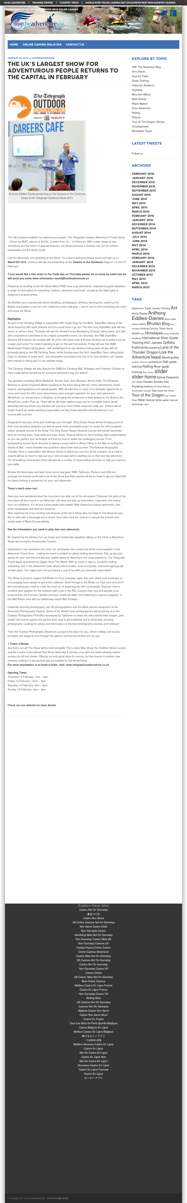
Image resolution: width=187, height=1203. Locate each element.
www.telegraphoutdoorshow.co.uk (87, 664)
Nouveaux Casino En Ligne (93, 1065)
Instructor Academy (143, 85)
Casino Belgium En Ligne (93, 1027)
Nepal (156, 357)
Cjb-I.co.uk (63, 1198)
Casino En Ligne (93, 1048)
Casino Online (93, 973)
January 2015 (142, 220)
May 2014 (139, 245)
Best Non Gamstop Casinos (158, 2)
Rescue (136, 117)
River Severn (148, 372)
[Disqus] (67, 762)
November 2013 (143, 270)
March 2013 (140, 287)
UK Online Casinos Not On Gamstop (93, 922)
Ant (174, 307)
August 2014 (141, 232)
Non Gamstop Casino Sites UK (93, 939)
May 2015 (139, 203)
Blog (166, 323)
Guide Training (140, 80)
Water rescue (146, 400)
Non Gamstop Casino (93, 930)
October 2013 (142, 274)
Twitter (163, 13)
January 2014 (142, 262)
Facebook (173, 13)
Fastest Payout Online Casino (93, 947)
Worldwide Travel (142, 131)
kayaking (154, 347)
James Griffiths (163, 342)
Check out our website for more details (32, 705)
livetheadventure (43, 58)
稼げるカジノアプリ (93, 1036)
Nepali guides (170, 357)
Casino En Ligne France (94, 989)
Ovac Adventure (141, 108)
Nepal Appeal (139, 103)
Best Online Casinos (93, 981)
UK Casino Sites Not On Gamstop (93, 977)
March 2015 (140, 211)
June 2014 (139, 241)
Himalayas (154, 332)
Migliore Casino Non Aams (93, 1010)
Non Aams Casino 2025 (93, 926)
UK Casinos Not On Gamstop (93, 960)
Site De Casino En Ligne (93, 1052)
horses (166, 333)
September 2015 (144, 190)
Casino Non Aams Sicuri (94, 1015)
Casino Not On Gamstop (93, 909)
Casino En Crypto (93, 1019)
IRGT (147, 343)
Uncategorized (140, 126)
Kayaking (137, 90)
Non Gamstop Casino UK (93, 968)
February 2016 (143, 173)
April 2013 (139, 283)
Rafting (136, 112)
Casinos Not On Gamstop (126, 2)
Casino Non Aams (93, 918)
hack (142, 333)
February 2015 (143, 216)
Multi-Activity (139, 99)
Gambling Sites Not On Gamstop (93, 935)
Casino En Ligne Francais (93, 1069)
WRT (146, 404)
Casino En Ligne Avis (93, 1057)
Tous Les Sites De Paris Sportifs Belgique (93, 1023)
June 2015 (139, 199)
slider (161, 371)
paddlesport (155, 362)
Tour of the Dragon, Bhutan (148, 122)
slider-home (144, 376)
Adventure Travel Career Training (151, 308)
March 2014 (141, 253)
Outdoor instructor (140, 362)
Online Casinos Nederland (93, 951)
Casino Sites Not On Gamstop (93, 956)
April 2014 (140, 249)
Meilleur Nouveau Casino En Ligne (94, 1044)
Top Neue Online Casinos (62, 9)
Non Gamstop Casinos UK (93, 943)
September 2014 (144, 228)
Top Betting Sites (36, 9)
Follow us (137, 153)
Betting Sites (93, 998)
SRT (134, 382)
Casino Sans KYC (14, 9)
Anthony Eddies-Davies (149, 315)
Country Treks (140, 76)
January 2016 (142, 178)
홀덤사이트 (93, 914)
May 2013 (139, 279)
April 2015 (139, 207)
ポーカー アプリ (93, 1078)
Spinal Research (168, 377)
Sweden (148, 382)
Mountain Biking (141, 94)
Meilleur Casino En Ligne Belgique (93, 1031)
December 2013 (143, 266)
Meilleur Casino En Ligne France (93, 985)
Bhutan (154, 323)
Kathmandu (140, 347)
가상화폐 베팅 (93, 1040)
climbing (144, 328)
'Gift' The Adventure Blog (146, 67)
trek (167, 395)
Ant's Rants (138, 71)
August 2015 (141, 195)
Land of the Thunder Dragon (155, 349)
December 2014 (143, 224)
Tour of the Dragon (148, 395)
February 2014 (143, 258)
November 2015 (143, 186)
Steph (139, 381)
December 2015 (143, 182)
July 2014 (139, 237)
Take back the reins (162, 390)
